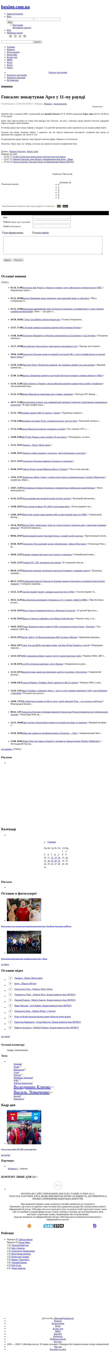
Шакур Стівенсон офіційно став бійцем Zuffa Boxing (48, 618)
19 (52, 861)
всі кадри (5, 1155)
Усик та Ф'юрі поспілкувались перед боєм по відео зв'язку (42, 1016)
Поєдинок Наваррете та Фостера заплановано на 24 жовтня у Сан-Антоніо (59, 335)
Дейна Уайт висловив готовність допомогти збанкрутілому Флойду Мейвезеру (61, 741)
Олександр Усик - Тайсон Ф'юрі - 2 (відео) (35, 1011)
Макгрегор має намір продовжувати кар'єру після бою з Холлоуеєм (54, 672)
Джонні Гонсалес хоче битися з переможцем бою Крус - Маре (43, 159)
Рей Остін (16, 1265)
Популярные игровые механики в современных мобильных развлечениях (58, 488)
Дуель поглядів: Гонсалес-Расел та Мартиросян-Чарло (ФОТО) (43, 162)
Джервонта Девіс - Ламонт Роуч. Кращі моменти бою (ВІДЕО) (44, 994)
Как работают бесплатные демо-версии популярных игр (49, 346)
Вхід (9, 16)
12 (52, 857)
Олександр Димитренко (23, 1251)
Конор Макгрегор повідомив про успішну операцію (47, 394)
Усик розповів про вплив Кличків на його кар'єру (46, 498)
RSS (9, 30)
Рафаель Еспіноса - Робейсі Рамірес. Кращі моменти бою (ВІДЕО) (46, 1027)
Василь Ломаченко (32, 1092)
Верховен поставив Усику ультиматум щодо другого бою (49, 421)
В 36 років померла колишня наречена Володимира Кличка (51, 327)
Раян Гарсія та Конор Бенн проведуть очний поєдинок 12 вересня (54, 722)
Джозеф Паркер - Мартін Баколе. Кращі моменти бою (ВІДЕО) (45, 1000)
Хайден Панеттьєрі (23, 1083)
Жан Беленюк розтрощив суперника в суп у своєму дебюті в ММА (55, 600)
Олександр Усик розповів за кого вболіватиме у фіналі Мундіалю (54, 544)
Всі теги (58, 1341)
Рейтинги (58, 1336)
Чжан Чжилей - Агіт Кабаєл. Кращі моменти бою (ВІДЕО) (42, 1005)
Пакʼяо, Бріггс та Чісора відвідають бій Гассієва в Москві (49, 637)
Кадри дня (12, 57)
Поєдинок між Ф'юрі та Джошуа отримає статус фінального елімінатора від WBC (62, 287)
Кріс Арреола (18, 1248)
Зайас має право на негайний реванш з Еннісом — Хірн (49, 733)
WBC (16, 1080)
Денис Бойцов (18, 1268)
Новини (11, 49)
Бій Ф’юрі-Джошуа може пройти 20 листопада (44, 437)
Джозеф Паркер (19, 1262)
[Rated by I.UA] (48, 1313)
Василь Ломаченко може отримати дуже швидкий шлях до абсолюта (55, 298)
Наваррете (19, 1099)
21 (59, 861)
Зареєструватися (15, 14)
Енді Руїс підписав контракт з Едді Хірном (42, 664)
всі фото (5, 964)
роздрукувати (60, 104)
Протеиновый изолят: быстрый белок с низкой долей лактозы (52, 536)
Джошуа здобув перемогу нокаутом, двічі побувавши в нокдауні (53, 453)
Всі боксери (12, 80)
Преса (10, 67)
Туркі (16, 1072)
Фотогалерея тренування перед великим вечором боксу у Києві (24, 959)
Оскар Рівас (24, 1242)
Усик (16, 1066)
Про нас (58, 1347)
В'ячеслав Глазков (20, 1256)
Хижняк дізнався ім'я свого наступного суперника (47, 554)
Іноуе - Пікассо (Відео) (25, 983)
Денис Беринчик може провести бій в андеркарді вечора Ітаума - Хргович (58, 626)
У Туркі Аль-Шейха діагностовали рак (41, 319)
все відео (5, 1036)
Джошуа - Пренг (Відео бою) (36, 445)
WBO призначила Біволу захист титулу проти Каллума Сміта (51, 656)
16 (66, 857)
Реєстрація (18, 25)
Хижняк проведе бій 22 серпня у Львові (40, 413)
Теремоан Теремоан (23, 1078)
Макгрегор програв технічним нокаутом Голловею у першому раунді (56, 570)
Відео (58, 1326)
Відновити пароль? (22, 27)
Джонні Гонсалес (17, 151)
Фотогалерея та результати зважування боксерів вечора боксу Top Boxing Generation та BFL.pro (36, 926)
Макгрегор (19, 1069)
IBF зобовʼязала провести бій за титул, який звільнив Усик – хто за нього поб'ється (61, 701)
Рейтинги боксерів (16, 77)
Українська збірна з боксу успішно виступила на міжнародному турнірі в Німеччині (63, 477)
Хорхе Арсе (32, 151)
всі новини (6, 749)
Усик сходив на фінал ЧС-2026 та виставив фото (45, 506)
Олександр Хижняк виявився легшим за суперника (47, 461)
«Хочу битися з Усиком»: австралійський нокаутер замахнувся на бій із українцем (62, 383)
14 (59, 857)
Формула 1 (13, 1168)
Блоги (10, 65)
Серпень (52, 842)
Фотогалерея (13, 52)
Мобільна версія (15, 33)
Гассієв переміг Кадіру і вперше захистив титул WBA (48, 592)
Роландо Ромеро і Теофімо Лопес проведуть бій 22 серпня (49, 682)
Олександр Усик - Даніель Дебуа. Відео (33, 989)
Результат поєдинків (17, 75)
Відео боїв (12, 54)
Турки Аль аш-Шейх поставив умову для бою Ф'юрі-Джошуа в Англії (55, 645)
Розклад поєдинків (58, 72)
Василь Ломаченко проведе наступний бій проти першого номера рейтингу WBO (62, 375)
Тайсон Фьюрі (25, 1239)
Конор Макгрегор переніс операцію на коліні (43, 429)
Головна (11, 47)
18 (49, 861)
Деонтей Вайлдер (20, 1245)
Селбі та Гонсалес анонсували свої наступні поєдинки (39, 156)
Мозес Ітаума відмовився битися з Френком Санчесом (48, 610)
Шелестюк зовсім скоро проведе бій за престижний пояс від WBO (54, 514)
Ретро (9, 62)
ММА (10, 60)
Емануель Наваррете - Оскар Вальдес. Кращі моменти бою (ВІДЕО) (47, 1022)
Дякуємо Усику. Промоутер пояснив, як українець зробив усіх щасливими (58, 365)
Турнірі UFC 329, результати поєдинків (41, 562)
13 (55, 857)
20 (55, 861)
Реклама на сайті (58, 1349)
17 (45, 861)
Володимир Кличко (32, 1087)
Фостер (17, 1075)
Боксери (58, 1334)
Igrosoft (17, 1096)
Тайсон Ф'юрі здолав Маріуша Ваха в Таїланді (45, 469)
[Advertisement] (55, 795)
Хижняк (18, 1064)
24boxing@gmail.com (64, 1318)
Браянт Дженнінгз (20, 1259)
